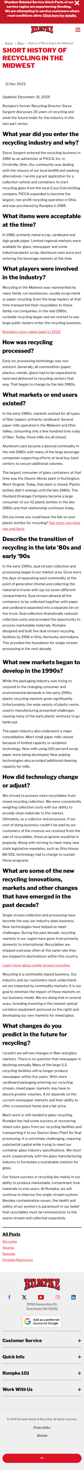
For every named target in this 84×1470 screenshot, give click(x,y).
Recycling (9, 1242)
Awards (8, 1248)
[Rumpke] (42, 30)
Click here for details (59, 16)
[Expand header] (78, 30)
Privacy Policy (42, 1427)
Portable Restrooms (17, 1260)
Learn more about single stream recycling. (36, 965)
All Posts (11, 1234)
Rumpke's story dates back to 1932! (31, 332)
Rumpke (8, 1254)
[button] (42, 1458)
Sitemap (42, 1435)
